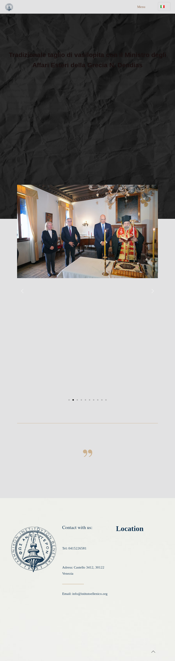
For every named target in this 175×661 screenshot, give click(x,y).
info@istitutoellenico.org (90, 594)
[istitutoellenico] (9, 7)
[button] (22, 291)
